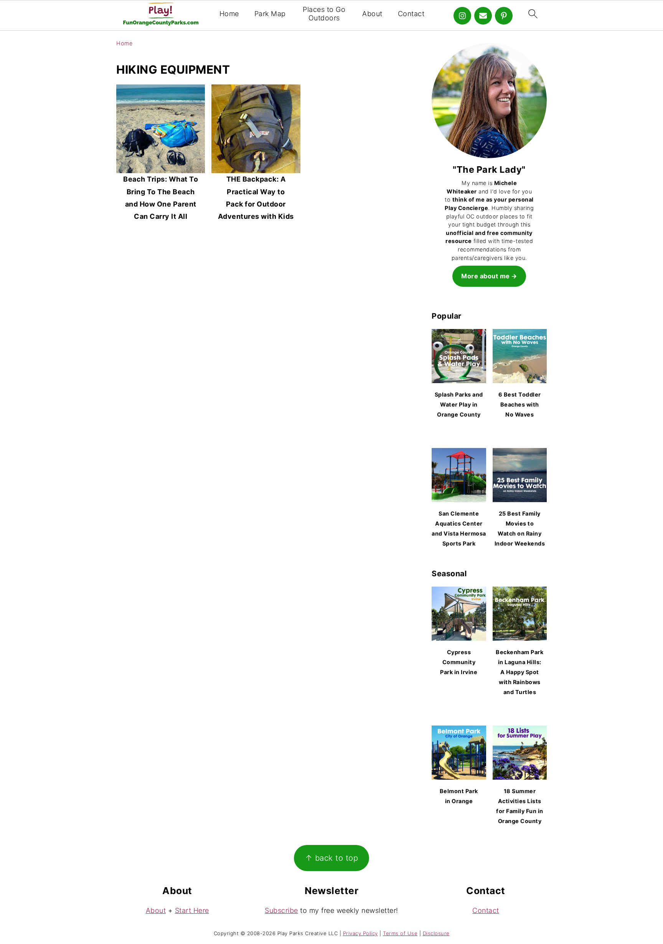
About (372, 14)
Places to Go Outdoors (324, 13)
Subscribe (281, 910)
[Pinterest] (504, 16)
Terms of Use (400, 933)
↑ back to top (331, 858)
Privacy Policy (360, 933)
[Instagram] (462, 16)
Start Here (192, 910)
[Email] (483, 16)
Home (229, 14)
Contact (411, 14)
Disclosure (436, 933)
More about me (485, 276)
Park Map (270, 14)
